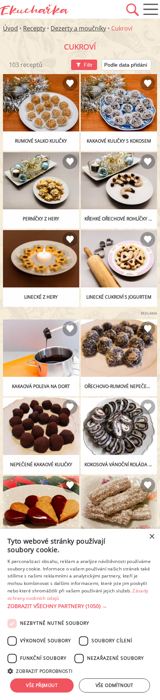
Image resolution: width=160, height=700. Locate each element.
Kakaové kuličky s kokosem (119, 141)
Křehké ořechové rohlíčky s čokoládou (120, 219)
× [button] (151, 537)
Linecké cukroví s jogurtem (118, 297)
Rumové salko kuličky (41, 141)
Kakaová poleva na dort (41, 386)
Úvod (10, 28)
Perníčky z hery (41, 219)
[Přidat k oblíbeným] (70, 83)
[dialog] (80, 614)
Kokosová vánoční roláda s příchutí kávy (120, 464)
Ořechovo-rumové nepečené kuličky (120, 386)
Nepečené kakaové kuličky (41, 464)
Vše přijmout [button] (42, 685)
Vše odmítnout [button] (115, 685)
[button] (80, 606)
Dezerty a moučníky (78, 28)
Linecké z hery (41, 297)
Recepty (34, 28)
